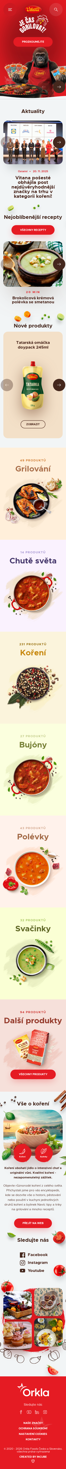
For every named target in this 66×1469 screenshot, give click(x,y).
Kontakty (33, 1439)
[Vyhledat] (56, 9)
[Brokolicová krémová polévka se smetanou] (33, 264)
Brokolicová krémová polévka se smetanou (33, 300)
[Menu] (10, 9)
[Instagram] (45, 1412)
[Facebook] (21, 1412)
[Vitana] (33, 10)
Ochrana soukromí (33, 1428)
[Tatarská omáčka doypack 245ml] (33, 387)
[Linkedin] (37, 1412)
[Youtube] (29, 1412)
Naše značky (33, 1423)
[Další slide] (59, 87)
